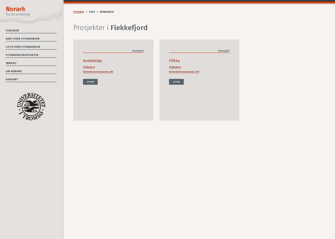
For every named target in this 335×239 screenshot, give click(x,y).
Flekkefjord (89, 67)
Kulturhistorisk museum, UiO (98, 72)
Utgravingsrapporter (22, 54)
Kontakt (12, 79)
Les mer (90, 82)
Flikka (174, 60)
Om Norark (14, 71)
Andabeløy (92, 60)
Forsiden (12, 30)
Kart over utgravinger (23, 38)
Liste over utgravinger (23, 46)
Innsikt (11, 63)
